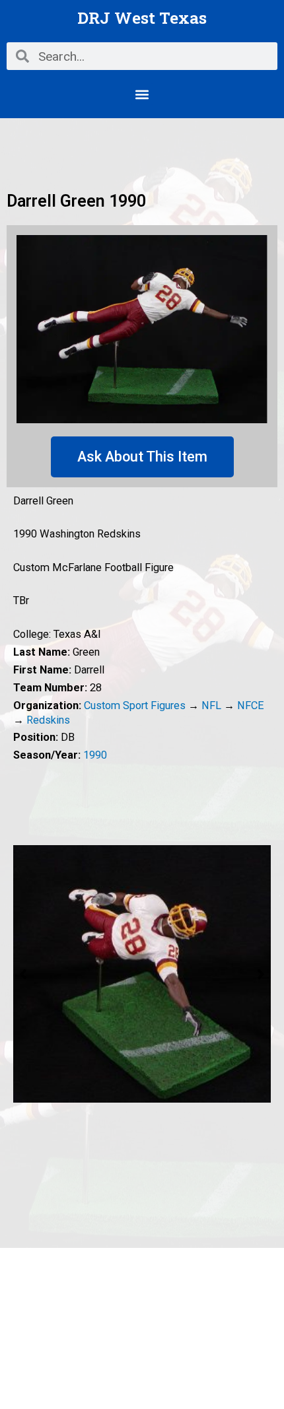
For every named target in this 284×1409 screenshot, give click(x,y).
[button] (142, 94)
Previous (23, 974)
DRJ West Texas (142, 17)
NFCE (250, 705)
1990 (95, 755)
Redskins (48, 720)
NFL (211, 705)
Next (260, 974)
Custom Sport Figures (135, 705)
